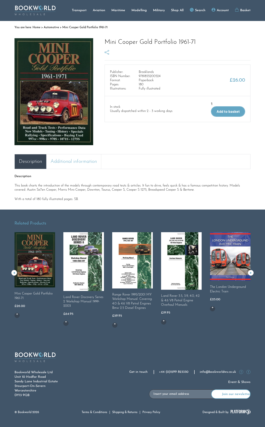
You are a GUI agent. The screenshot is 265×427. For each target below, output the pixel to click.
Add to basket (228, 111)
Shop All (177, 10)
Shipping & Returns (124, 412)
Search (200, 10)
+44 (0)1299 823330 (173, 372)
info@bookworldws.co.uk (218, 372)
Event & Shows (239, 382)
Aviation (99, 10)
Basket (245, 10)
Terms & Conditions (94, 412)
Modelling (139, 10)
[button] (251, 273)
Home (36, 27)
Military (159, 10)
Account (223, 10)
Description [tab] (30, 161)
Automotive (51, 27)
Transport (79, 10)
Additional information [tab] (74, 161)
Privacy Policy (151, 412)
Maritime (118, 10)
